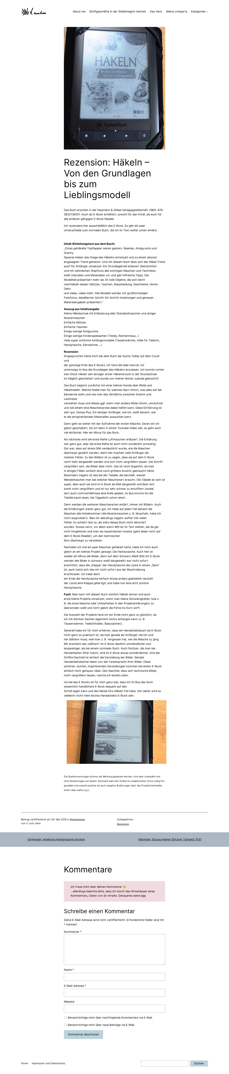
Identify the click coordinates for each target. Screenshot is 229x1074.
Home (24, 1063)
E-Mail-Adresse (75, 985)
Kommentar (72, 931)
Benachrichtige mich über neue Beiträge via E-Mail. (101, 1025)
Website (69, 1001)
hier (86, 790)
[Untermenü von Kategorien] (207, 11)
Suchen (199, 1063)
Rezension (123, 824)
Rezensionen (77, 819)
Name (69, 969)
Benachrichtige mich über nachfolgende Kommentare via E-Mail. (110, 1017)
